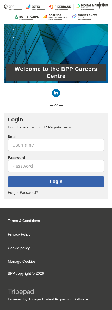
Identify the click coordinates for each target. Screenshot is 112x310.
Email (12, 136)
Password (16, 157)
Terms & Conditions (24, 221)
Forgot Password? (23, 192)
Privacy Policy (19, 234)
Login (56, 181)
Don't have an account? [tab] (39, 127)
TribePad (21, 292)
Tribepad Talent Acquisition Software (58, 299)
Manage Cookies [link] (22, 261)
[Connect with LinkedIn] (56, 93)
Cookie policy (19, 248)
